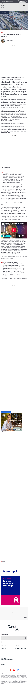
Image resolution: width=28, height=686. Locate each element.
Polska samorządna (20, 648)
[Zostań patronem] (10, 669)
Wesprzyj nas (5, 655)
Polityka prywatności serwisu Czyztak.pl (7, 660)
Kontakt (3, 664)
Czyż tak (17, 645)
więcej (25, 615)
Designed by (3, 673)
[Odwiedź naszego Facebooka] (17, 669)
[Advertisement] (14, 61)
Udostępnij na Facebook (6, 412)
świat (4, 561)
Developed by (15, 673)
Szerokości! (4, 645)
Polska (4, 432)
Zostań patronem (22, 1)
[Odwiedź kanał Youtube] (14, 669)
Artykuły (4, 12)
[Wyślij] (25, 638)
